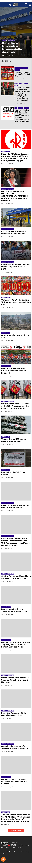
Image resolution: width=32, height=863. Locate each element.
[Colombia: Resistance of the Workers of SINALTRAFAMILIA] (16, 732)
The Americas (11, 40)
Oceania (3, 853)
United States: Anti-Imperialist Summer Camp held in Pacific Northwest (15, 680)
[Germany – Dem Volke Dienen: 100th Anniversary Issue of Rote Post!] (16, 285)
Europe (9, 297)
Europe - (28, 852)
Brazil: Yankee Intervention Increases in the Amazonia (12, 48)
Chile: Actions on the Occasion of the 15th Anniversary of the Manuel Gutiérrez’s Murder (15, 406)
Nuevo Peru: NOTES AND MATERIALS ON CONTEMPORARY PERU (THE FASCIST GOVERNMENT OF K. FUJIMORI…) (14, 196)
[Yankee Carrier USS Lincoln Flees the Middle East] (16, 425)
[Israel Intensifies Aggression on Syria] (16, 321)
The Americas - (13, 852)
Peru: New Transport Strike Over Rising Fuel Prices (13, 714)
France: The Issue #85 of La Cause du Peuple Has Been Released (14, 370)
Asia (16, 107)
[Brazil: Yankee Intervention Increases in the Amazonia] (16, 32)
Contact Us (18, 847)
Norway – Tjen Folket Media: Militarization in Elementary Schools (14, 781)
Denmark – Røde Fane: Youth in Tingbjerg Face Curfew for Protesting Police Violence (15, 644)
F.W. (3, 55)
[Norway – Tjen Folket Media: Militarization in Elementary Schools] (16, 765)
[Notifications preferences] (3, 859)
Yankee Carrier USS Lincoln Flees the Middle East (13, 440)
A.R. (15, 79)
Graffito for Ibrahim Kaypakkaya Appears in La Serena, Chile (16, 577)
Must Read (17, 70)
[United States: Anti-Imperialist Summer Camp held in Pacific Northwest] (16, 663)
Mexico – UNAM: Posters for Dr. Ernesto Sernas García (15, 506)
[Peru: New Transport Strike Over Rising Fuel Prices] (16, 698)
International (24, 68)
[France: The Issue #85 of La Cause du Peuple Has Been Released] (16, 354)
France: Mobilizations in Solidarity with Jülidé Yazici (14, 610)
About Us (8, 847)
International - (5, 852)
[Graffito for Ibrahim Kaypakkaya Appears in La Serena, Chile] (16, 562)
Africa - (23, 852)
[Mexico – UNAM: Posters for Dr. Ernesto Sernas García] (16, 491)
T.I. (2, 163)
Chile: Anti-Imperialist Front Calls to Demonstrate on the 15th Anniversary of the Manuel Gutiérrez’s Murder (15, 541)
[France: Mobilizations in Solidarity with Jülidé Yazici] (16, 595)
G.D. (15, 103)
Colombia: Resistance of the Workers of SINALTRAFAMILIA (14, 747)
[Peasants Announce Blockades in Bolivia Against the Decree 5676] (16, 250)
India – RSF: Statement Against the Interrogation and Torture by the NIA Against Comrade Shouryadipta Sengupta (15, 157)
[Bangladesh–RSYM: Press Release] (16, 458)
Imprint (21, 845)
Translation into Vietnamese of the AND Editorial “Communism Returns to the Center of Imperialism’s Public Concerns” (15, 818)
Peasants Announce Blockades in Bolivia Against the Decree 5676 (15, 266)
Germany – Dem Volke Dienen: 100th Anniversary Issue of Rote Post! (16, 302)
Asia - (19, 852)
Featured (5, 40)
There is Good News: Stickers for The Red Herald (22, 74)
